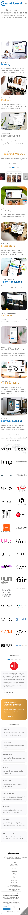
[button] (8, 167)
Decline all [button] (15, 908)
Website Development (14, 885)
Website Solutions (14, 865)
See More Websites (14, 163)
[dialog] (11, 903)
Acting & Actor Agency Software (14, 886)
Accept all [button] (6, 908)
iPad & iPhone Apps (14, 867)
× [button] (19, 893)
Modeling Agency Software (14, 889)
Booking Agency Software (14, 887)
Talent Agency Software (14, 884)
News (14, 877)
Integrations (14, 890)
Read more (5, 906)
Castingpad (14, 868)
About (14, 873)
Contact (14, 874)
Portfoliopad (14, 864)
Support (14, 876)
